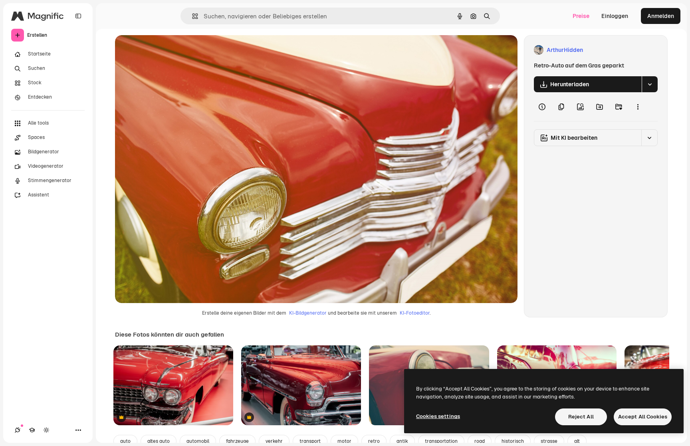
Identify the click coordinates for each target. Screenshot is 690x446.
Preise (581, 16)
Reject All (581, 416)
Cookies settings (438, 416)
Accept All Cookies (642, 416)
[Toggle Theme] (46, 430)
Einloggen (614, 16)
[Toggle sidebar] (78, 16)
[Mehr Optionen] (638, 107)
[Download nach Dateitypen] (650, 84)
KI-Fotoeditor (415, 313)
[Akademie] (32, 430)
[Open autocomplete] (192, 16)
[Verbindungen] (17, 430)
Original (166, 50)
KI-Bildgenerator (308, 313)
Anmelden (660, 16)
